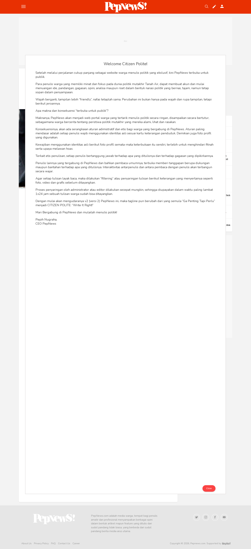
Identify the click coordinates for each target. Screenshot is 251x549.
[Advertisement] (125, 41)
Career (76, 543)
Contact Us (64, 543)
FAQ (53, 543)
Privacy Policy (41, 543)
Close (209, 488)
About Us (26, 543)
